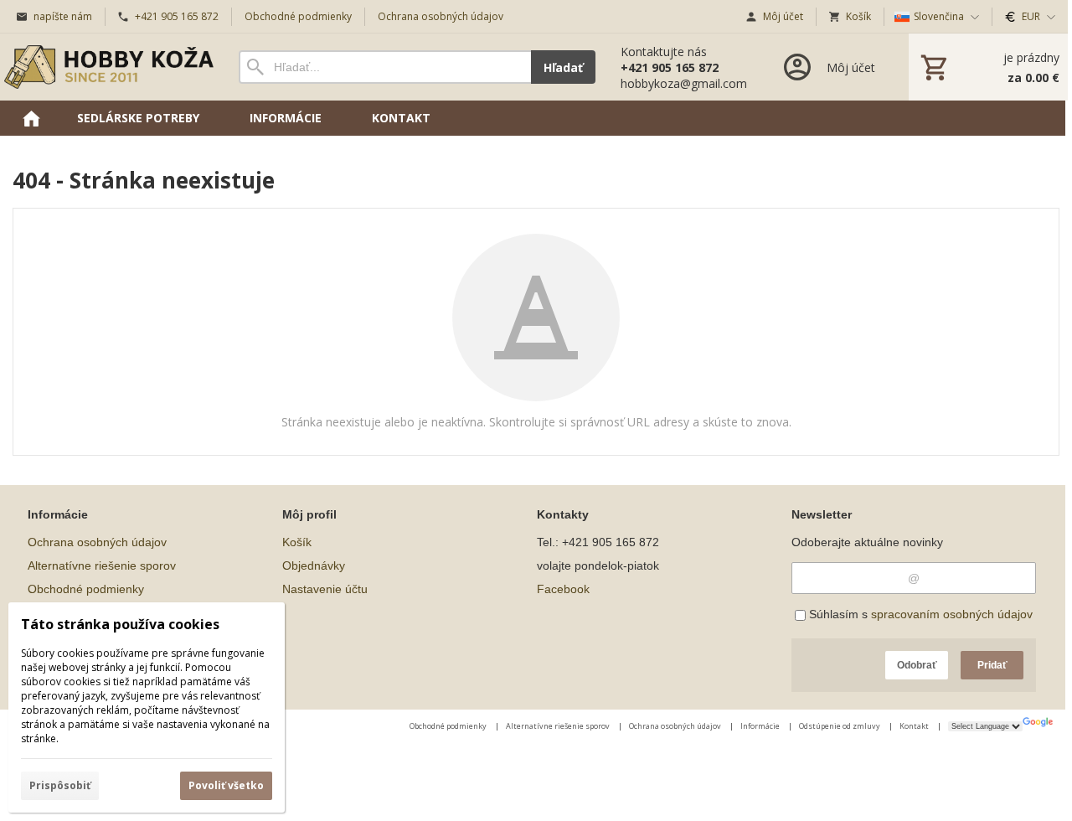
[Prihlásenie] (828, 67)
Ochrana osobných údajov (97, 542)
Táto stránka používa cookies (120, 624)
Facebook (563, 589)
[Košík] (988, 67)
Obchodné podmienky (86, 589)
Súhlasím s (919, 614)
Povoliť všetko (226, 785)
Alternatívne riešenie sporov (102, 565)
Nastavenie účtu (325, 589)
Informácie (760, 725)
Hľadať (563, 67)
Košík (297, 542)
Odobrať (917, 665)
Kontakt (914, 725)
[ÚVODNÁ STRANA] (31, 118)
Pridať (992, 665)
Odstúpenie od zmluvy (840, 725)
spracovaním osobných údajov (952, 614)
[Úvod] (109, 67)
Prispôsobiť (59, 785)
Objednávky (313, 565)
